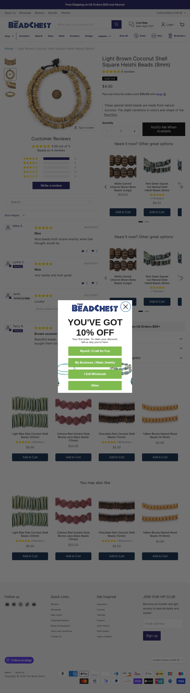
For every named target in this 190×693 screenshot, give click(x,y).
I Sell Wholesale (95, 374)
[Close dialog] (126, 307)
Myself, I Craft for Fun (95, 351)
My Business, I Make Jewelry (95, 362)
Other (95, 385)
